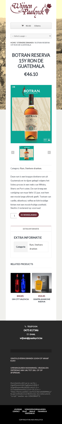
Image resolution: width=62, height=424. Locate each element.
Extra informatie (31, 229)
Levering (18, 409)
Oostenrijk (30, 413)
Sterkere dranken (25, 43)
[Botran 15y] (26, 153)
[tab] (31, 229)
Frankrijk (42, 411)
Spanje (32, 411)
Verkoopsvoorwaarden (35, 409)
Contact (16, 411)
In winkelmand (29, 215)
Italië (24, 411)
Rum (22, 168)
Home (13, 43)
